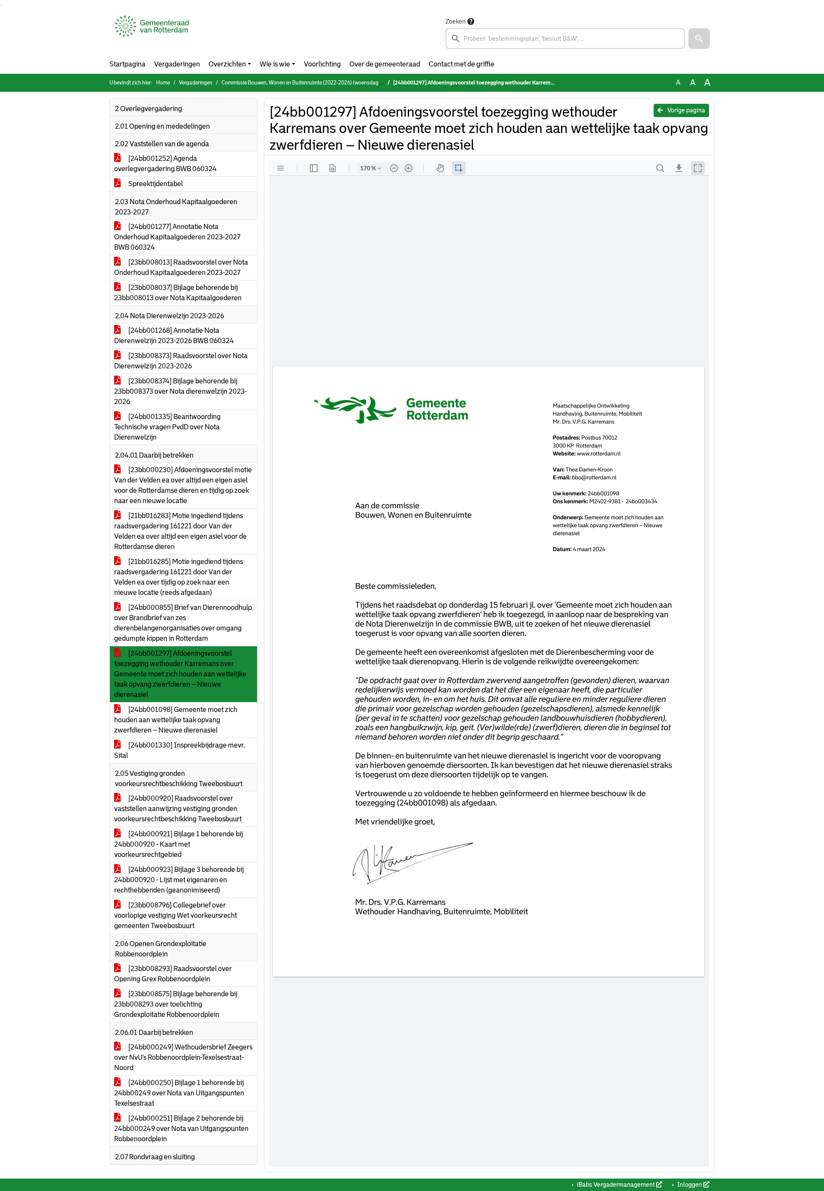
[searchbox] (565, 38)
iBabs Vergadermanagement (616, 1184)
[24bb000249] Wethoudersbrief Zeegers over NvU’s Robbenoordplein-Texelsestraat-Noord (183, 1057)
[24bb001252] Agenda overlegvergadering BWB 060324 (165, 163)
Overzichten (227, 64)
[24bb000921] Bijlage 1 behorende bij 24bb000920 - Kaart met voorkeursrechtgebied (178, 844)
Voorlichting (322, 64)
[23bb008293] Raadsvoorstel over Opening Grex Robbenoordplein (173, 974)
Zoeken (455, 21)
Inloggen (689, 1184)
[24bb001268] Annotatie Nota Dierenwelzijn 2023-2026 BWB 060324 (174, 335)
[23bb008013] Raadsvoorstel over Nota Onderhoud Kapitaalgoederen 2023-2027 (181, 267)
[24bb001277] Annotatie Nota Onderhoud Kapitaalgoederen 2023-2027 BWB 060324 (177, 237)
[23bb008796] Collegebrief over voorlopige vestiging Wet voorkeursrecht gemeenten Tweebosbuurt (175, 915)
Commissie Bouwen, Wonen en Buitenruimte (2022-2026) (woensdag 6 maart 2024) (316, 83)
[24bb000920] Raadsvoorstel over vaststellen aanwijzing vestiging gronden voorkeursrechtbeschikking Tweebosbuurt (178, 809)
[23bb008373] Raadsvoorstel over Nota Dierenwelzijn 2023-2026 (181, 361)
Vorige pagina (685, 110)
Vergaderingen (177, 64)
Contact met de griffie (461, 64)
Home (163, 83)
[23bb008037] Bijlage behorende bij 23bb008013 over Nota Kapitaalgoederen (178, 293)
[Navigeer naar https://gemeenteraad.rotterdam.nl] (151, 32)
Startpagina (127, 64)
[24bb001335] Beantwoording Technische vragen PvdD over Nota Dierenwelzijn (167, 427)
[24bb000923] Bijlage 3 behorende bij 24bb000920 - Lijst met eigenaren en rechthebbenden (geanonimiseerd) (179, 880)
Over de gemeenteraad (384, 64)
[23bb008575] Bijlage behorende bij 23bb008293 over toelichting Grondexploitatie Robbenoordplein (175, 1004)
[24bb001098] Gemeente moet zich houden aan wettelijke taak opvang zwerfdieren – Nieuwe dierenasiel (175, 720)
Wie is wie (275, 64)
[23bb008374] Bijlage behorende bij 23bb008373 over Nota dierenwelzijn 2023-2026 (180, 391)
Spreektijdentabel (155, 183)
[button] (699, 38)
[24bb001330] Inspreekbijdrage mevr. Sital (179, 750)
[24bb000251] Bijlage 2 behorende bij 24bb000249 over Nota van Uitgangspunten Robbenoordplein (181, 1129)
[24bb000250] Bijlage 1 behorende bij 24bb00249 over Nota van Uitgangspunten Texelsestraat (179, 1093)
